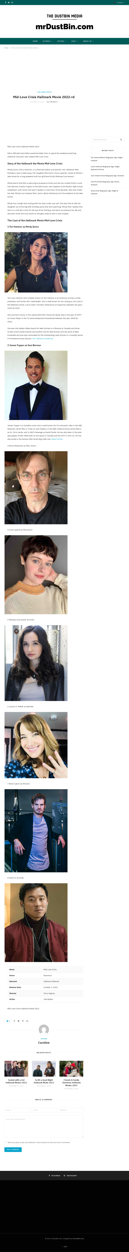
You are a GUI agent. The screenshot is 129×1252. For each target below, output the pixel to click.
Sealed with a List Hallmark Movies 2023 (16, 1081)
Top (65, 1247)
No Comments (52, 102)
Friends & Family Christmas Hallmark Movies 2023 (71, 1083)
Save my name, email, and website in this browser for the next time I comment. (39, 1142)
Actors (60, 41)
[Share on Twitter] (18, 1021)
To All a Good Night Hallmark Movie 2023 (44, 1081)
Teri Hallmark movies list (42, 338)
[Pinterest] (23, 1021)
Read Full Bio (57, 439)
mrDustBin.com (78, 1239)
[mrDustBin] (64, 21)
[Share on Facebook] (14, 1021)
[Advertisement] (43, 72)
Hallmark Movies (45, 92)
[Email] (27, 1021)
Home (35, 41)
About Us (87, 41)
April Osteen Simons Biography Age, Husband (107, 176)
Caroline (44, 1042)
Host (73, 41)
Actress (46, 41)
